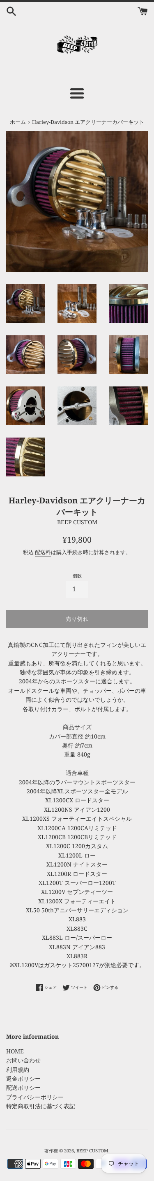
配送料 (43, 552)
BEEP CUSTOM (92, 1150)
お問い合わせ (23, 1060)
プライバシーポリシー (35, 1097)
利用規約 (17, 1069)
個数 (77, 576)
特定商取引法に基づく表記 (40, 1106)
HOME (15, 1051)
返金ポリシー (23, 1078)
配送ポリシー (23, 1087)
